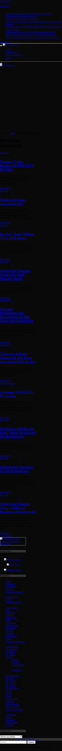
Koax (8, 620)
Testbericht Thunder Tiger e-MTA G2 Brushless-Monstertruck (18, 508)
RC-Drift (16, 662)
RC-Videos (11, 686)
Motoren (10, 631)
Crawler (15, 660)
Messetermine (12, 626)
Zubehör (10, 725)
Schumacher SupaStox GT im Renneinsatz (16, 469)
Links (8, 57)
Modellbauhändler (14, 55)
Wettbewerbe (12, 722)
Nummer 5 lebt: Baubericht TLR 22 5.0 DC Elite (28, 13)
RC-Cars (4, 153)
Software (10, 701)
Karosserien (5, 300)
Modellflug (11, 628)
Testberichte (11, 52)
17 (12, 264)
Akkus (9, 581)
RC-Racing (11, 681)
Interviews (10, 613)
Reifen (9, 691)
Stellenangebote (13, 704)
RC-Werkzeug (12, 688)
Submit (31, 742)
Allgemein (10, 584)
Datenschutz (33, 739)
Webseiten (10, 720)
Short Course (12, 699)
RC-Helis (10, 678)
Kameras (10, 615)
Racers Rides (12, 649)
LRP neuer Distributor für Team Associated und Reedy (31, 34)
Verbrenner (17, 670)
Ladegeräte (11, 623)
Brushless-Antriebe (14, 592)
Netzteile (10, 633)
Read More (5, 188)
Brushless (10, 589)
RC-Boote (10, 654)
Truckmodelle (18, 665)
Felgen (9, 599)
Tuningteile (5, 345)
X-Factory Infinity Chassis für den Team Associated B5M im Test (18, 358)
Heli (8, 610)
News (8, 50)
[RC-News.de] (10, 45)
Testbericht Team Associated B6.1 (21, 16)
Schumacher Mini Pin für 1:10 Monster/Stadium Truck (30, 32)
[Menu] (1, 45)
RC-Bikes (10, 652)
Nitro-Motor (11, 636)
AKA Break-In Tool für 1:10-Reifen (22, 19)
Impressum (21, 739)
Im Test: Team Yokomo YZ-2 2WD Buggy (17, 236)
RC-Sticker (11, 683)
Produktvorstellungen (15, 641)
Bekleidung (11, 586)
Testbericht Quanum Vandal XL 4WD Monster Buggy (15, 275)
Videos (9, 717)
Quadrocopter (12, 647)
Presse (9, 639)
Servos (9, 694)
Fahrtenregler (12, 597)
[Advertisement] (31, 99)
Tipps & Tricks (12, 707)
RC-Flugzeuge (12, 675)
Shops (8, 696)
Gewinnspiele (12, 607)
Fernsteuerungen (7, 383)
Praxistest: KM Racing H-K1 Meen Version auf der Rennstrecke (17, 432)
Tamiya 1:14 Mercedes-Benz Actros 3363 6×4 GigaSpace (32, 37)
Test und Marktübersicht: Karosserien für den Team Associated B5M (16, 315)
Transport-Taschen (14, 709)
